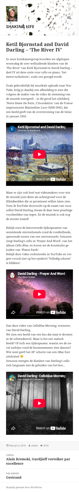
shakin (34, 445)
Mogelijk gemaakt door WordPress (24, 487)
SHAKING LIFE (20, 26)
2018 (46, 445)
